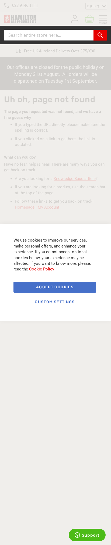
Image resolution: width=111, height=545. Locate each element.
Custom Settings (55, 302)
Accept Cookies (55, 287)
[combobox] (48, 35)
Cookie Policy (41, 269)
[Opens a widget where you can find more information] (87, 535)
